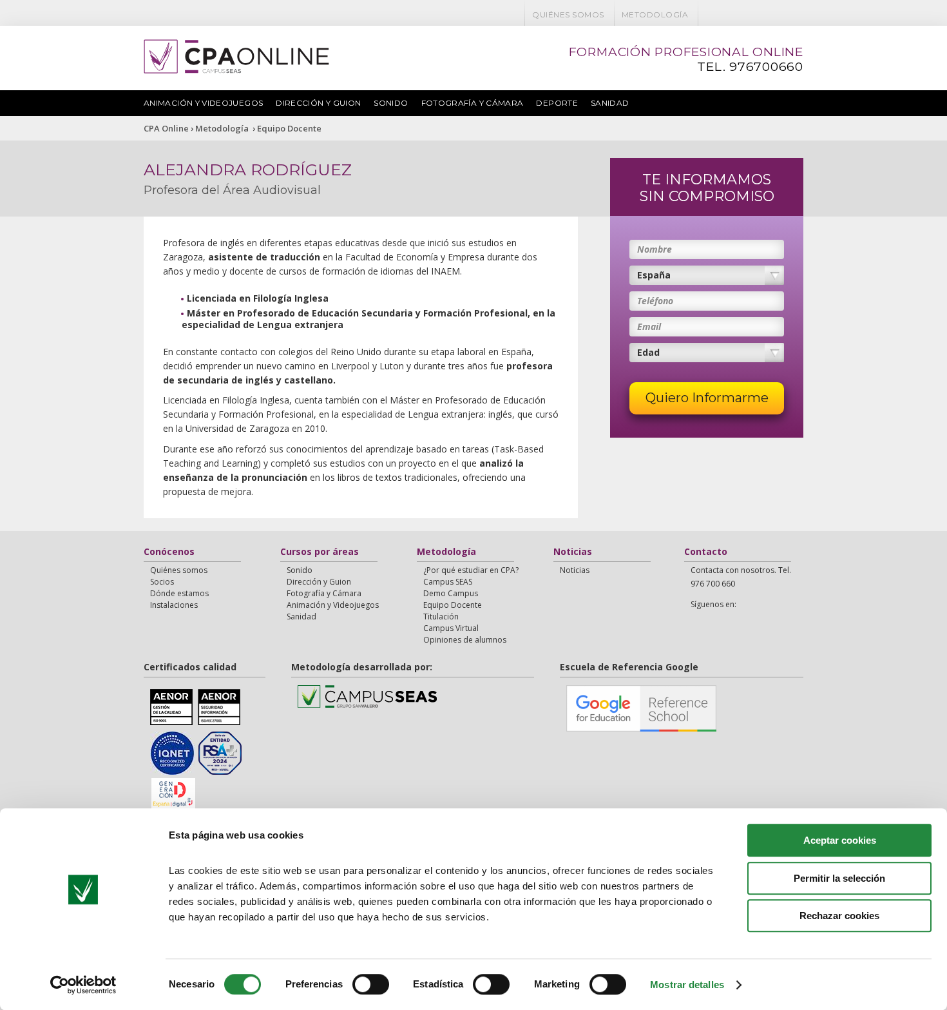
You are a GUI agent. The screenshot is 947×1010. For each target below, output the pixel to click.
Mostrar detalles (687, 984)
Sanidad (610, 103)
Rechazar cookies (839, 915)
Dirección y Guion (318, 103)
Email (649, 326)
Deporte (557, 103)
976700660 (766, 66)
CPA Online (166, 128)
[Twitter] (726, 14)
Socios (162, 581)
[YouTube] (743, 14)
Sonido (391, 103)
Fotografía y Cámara (472, 103)
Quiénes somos (568, 14)
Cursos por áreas (319, 552)
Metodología (655, 14)
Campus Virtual (451, 628)
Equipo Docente (289, 128)
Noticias (572, 552)
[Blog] (760, 14)
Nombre (654, 249)
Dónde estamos (179, 593)
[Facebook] (709, 14)
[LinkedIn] (776, 14)
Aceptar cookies (839, 840)
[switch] (370, 984)
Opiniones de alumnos (464, 639)
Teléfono (655, 301)
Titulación (441, 616)
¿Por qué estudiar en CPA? (471, 570)
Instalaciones (174, 604)
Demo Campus (450, 593)
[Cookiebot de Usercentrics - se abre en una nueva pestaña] (83, 985)
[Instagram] (793, 14)
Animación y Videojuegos (203, 103)
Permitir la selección (839, 878)
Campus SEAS (447, 581)
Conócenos (169, 552)
